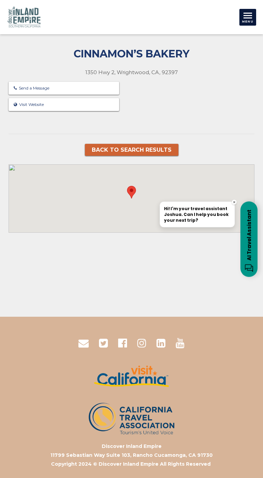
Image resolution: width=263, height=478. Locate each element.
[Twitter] (103, 343)
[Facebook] (122, 343)
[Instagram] (141, 343)
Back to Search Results (132, 150)
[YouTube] (180, 343)
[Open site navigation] (247, 17)
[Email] (83, 343)
